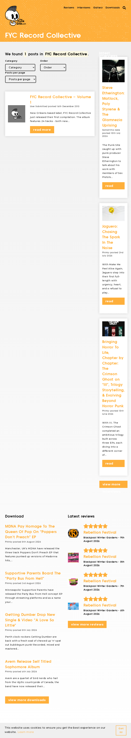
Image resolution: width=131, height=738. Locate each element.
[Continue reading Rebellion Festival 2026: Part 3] (73, 558)
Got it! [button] (121, 730)
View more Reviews (87, 624)
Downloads (113, 7)
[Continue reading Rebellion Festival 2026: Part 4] (73, 533)
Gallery (98, 7)
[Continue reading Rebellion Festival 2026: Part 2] (73, 582)
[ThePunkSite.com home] (15, 16)
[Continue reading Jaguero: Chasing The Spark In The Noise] (113, 213)
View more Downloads (27, 700)
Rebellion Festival (100, 532)
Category (11, 60)
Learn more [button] (26, 732)
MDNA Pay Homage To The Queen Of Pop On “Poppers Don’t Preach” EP (31, 531)
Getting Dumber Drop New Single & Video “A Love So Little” (30, 620)
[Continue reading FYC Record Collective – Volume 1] (16, 113)
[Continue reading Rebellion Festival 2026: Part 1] (73, 606)
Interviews (83, 7)
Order (44, 60)
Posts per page (15, 72)
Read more (42, 130)
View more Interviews (112, 485)
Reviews (69, 7)
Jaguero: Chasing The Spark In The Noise (111, 237)
